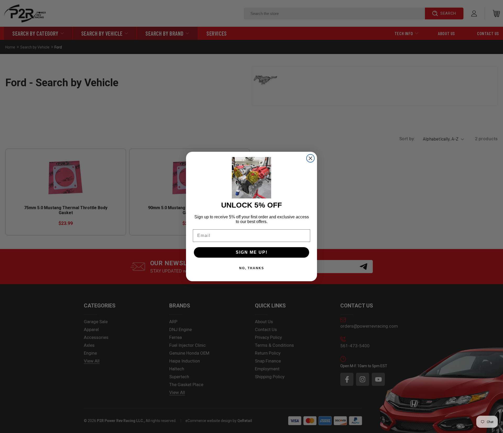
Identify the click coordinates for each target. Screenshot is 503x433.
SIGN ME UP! (251, 252)
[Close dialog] (310, 158)
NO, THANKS (251, 268)
